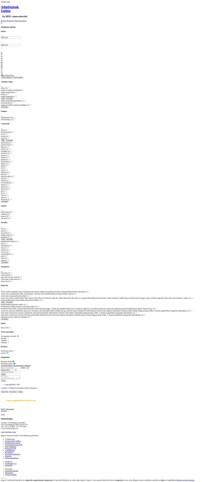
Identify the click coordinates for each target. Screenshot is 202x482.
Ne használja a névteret (9, 336)
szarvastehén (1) (6, 183)
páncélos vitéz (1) (7, 176)
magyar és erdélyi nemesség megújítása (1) (15, 105)
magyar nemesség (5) (8, 92)
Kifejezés (27, 365)
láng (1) (3, 166)
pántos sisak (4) (6, 212)
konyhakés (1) (6, 162)
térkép (20, 392)
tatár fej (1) (5, 187)
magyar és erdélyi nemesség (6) (11, 90)
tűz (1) (3, 193)
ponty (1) (4, 174)
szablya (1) (5, 180)
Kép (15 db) (5, 328)
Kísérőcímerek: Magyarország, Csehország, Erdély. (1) (19, 306)
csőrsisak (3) (5, 214)
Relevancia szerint (7, 351)
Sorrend (4, 353)
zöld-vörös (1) (6, 281)
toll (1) (3, 256)
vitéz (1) (4, 195)
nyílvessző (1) (6, 246)
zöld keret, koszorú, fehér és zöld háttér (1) (15, 317)
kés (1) (3, 243)
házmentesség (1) (7, 103)
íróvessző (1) (5, 199)
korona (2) (4, 136)
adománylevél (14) (7, 117)
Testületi (4, 340)
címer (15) (4, 88)
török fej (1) (5, 189)
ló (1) (3, 168)
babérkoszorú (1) (7, 235)
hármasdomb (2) (6, 132)
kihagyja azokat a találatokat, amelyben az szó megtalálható (152, 480)
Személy (4, 338)
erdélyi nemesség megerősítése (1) (12, 101)
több (3, 98)
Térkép (16, 21)
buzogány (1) (5, 151)
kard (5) (4, 130)
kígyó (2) (4, 138)
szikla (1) (4, 185)
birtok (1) (4, 94)
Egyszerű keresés (6, 365)
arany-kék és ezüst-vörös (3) (10, 277)
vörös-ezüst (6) (6, 275)
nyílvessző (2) (6, 143)
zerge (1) (4, 197)
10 (2, 411)
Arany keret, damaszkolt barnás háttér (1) (15, 296)
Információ (22, 21)
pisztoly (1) (5, 172)
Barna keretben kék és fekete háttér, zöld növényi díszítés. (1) (21, 300)
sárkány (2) (5, 149)
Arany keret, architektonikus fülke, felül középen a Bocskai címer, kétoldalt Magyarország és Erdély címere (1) (38, 294)
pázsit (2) (4, 147)
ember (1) (4, 155)
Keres (23, 368)
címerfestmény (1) (7, 119)
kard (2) (4, 231)
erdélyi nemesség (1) (8, 96)
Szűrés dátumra (6, 77)
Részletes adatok (6, 361)
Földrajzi (4, 342)
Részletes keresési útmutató (185, 480)
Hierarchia (10, 21)
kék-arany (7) (5, 273)
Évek (11, 75)
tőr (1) (3, 191)
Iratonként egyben (7, 364)
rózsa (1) (4, 178)
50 (6, 411)
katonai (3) (4, 216)
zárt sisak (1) (5, 218)
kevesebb (9, 98)
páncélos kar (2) (6, 145)
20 (4, 411)
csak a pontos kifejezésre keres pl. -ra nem (107, 480)
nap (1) (3, 170)
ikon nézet (5, 392)
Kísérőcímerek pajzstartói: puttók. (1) (13, 304)
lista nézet (13, 392)
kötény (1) (4, 164)
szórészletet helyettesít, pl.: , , (26, 480)
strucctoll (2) (5, 233)
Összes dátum (17, 77)
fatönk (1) (4, 157)
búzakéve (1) (5, 153)
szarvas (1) (4, 252)
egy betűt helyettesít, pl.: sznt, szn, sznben (69, 480)
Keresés (3, 21)
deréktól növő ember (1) (9, 241)
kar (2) (3, 134)
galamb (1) (4, 159)
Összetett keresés (18, 365)
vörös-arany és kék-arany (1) (10, 279)
